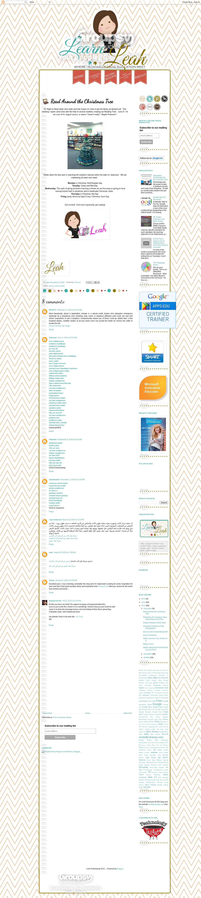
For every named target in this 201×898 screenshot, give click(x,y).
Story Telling (158, 762)
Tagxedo (147, 765)
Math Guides (155, 734)
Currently (147, 693)
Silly (159, 757)
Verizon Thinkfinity (153, 775)
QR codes (157, 750)
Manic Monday (152, 732)
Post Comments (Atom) (62, 717)
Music (156, 740)
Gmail (149, 704)
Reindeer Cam (155, 755)
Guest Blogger (162, 717)
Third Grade (143, 772)
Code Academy (149, 688)
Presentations (155, 747)
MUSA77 (52, 310)
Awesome (164, 678)
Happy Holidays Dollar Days (154, 623)
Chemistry (148, 685)
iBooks (141, 722)
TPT (149, 772)
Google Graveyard (162, 709)
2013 (143, 602)
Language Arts (153, 727)
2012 (143, 606)
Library (51, 286)
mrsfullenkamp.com (151, 737)
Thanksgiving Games (160, 770)
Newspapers (143, 742)
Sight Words (151, 757)
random (57, 286)
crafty (140, 693)
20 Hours (163, 670)
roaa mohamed (55, 520)
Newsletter (164, 740)
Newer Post (47, 713)
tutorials (165, 772)
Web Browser (163, 777)
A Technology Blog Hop (159, 673)
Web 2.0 (152, 777)
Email (161, 695)
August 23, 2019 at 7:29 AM (65, 552)
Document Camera (161, 693)
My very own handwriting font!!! (155, 632)
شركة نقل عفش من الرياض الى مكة (62, 566)
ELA (140, 695)
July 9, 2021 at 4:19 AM (71, 601)
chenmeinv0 (54, 480)
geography (142, 704)
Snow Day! (151, 760)
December (147, 609)
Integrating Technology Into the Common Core (160, 177)
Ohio (149, 742)
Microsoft (165, 734)
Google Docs (147, 707)
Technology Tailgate (156, 767)
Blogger (120, 869)
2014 (143, 599)
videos (165, 775)
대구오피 (79, 617)
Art (159, 678)
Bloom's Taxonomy (145, 683)
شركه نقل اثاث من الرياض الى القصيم (63, 536)
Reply (51, 330)
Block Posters (151, 680)
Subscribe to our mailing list (60, 726)
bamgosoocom (55, 601)
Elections (146, 695)
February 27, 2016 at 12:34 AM (69, 310)
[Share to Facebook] (95, 282)
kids (145, 727)
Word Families (150, 785)
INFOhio (151, 722)
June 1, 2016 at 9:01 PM (67, 338)
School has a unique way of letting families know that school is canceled (160, 243)
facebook (157, 698)
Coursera (165, 690)
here (140, 807)
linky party (164, 729)
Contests (157, 690)
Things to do (103, 586)
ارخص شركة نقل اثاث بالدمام (59, 561)
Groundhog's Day (146, 717)
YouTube (147, 787)
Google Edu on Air (148, 709)
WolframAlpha (150, 782)
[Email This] (87, 282)
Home (87, 713)
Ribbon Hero (148, 644)
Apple (149, 678)
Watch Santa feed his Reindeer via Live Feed (155, 648)
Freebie (165, 701)
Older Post (127, 713)
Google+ (165, 714)
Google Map (157, 712)
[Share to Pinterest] (98, 282)
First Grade (143, 701)
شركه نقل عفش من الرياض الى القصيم (63, 538)
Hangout (151, 719)
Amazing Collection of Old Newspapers (153, 627)
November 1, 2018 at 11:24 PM (72, 480)
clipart (141, 688)
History (165, 719)
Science (165, 755)
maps (140, 734)
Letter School (163, 727)
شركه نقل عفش (55, 541)
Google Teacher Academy (152, 714)
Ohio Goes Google (157, 742)
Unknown (53, 338)
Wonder (160, 782)
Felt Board (164, 698)
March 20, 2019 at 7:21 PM (73, 520)
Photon (165, 745)
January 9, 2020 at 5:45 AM (66, 580)
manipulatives (163, 731)
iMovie (146, 722)
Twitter (141, 775)
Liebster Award (150, 729)
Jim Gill (141, 727)
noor (51, 552)
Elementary (154, 695)
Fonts (154, 701)
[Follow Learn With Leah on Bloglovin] (151, 160)
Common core (161, 688)
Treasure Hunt (157, 772)
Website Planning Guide (147, 780)
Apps (155, 677)
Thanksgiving (147, 770)
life (158, 729)
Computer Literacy (145, 690)
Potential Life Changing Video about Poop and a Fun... (155, 618)
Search (141, 757)
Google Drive (157, 707)
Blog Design (163, 680)
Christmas (157, 685)
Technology (143, 767)
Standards (149, 762)
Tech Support (163, 765)
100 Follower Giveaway (151, 670)
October (146, 657)
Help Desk (158, 719)
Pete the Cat (157, 745)
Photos (141, 747)
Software (159, 760)
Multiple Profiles (145, 740)
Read (63, 286)
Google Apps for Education (159, 198)
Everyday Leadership (146, 698)
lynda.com (142, 731)
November (147, 654)
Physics (146, 747)
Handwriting (143, 719)
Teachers (154, 765)
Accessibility (143, 675)
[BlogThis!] (90, 282)
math (146, 734)
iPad (157, 722)
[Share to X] (92, 282)
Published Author (145, 750)
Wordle (159, 785)
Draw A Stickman (150, 635)
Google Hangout (145, 712)
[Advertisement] (87, 690)
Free (159, 700)
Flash (149, 701)
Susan (51, 580)
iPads (161, 724)
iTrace (166, 724)
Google (157, 704)
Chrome (165, 685)
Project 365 (164, 747)
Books (155, 683)
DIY (152, 693)
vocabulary (143, 777)
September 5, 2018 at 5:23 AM (70, 440)
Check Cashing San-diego (59, 326)
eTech (166, 695)
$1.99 (141, 670)
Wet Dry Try (160, 780)
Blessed (141, 680)
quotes (147, 752)
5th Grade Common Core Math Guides (159, 219)
